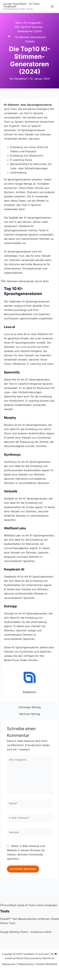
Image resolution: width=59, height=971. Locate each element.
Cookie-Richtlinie (46, 964)
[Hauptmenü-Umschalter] (52, 6)
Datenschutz (26, 964)
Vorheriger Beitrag (29, 707)
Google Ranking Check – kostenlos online (25, 931)
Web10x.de (48, 958)
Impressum (9, 964)
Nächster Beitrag (29, 714)
